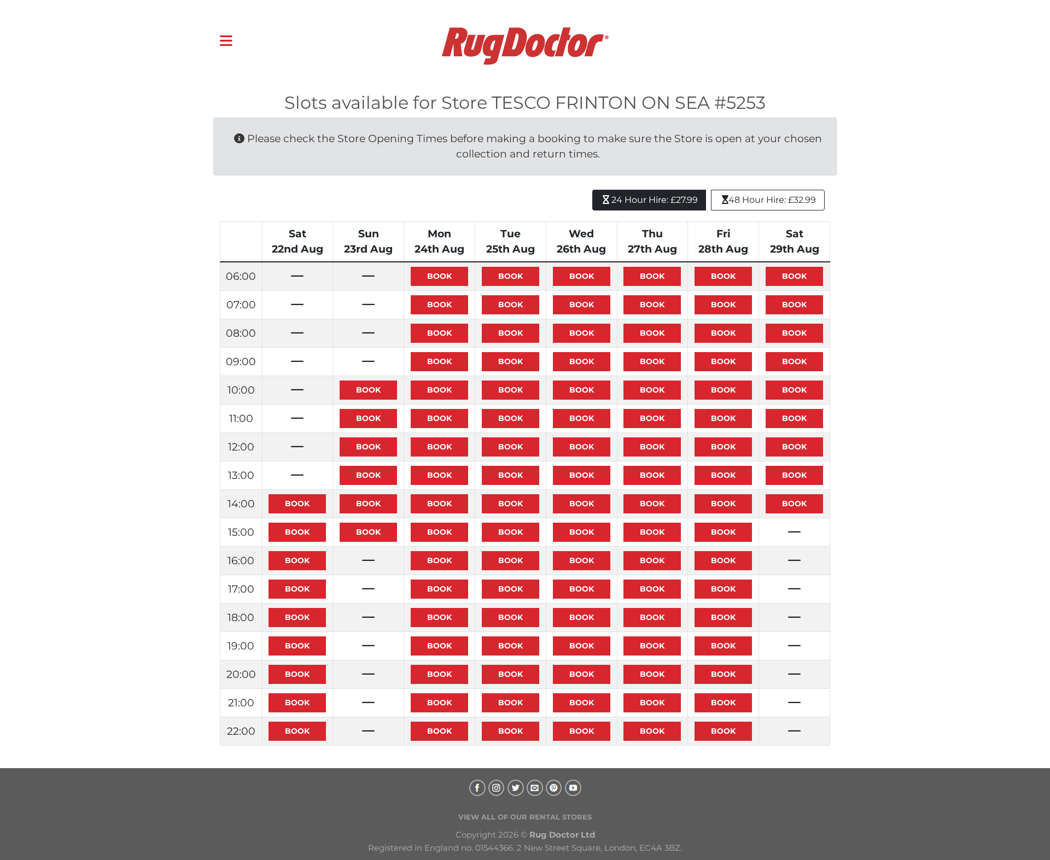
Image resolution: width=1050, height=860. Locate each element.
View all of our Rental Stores (525, 816)
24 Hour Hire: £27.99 (653, 200)
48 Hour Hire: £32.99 (772, 200)
